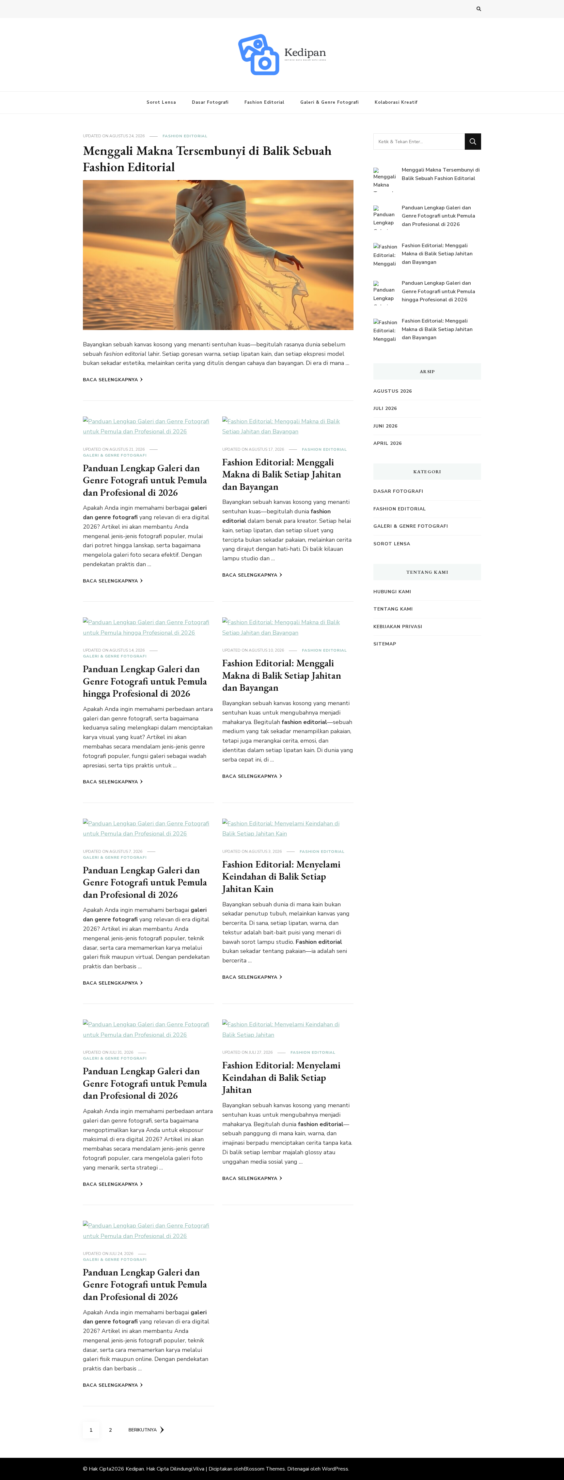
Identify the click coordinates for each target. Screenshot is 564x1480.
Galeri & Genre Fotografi (329, 102)
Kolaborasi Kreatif (396, 102)
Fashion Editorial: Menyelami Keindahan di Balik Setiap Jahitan (281, 1077)
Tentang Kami (393, 609)
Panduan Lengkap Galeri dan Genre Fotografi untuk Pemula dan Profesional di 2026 (145, 480)
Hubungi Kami (392, 592)
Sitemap (384, 644)
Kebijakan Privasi (397, 627)
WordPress (335, 1468)
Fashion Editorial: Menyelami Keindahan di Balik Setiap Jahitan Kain (281, 876)
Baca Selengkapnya (110, 380)
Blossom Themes (264, 1468)
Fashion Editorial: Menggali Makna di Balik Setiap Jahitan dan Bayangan (281, 474)
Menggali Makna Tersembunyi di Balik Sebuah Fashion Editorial (207, 158)
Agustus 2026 (392, 391)
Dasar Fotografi (210, 102)
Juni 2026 (385, 426)
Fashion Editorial (264, 102)
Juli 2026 (385, 408)
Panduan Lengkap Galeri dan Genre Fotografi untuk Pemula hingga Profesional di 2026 (145, 681)
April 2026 (387, 443)
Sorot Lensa (161, 102)
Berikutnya (143, 1430)
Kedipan (135, 1468)
